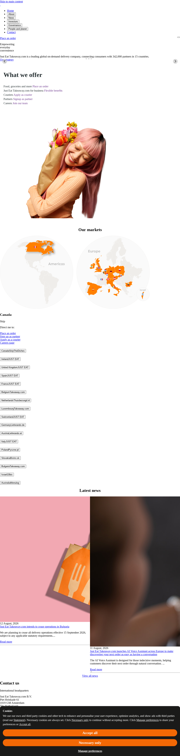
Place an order (8, 333)
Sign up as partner (10, 336)
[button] (13, 351)
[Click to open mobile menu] (178, 37)
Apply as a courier (10, 339)
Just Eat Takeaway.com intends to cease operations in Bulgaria (34, 626)
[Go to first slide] (175, 61)
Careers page (7, 342)
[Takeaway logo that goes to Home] (0, 4)
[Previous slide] (4, 61)
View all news (90, 675)
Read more (6, 641)
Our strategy (7, 59)
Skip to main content (11, 1)
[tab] (86, 58)
